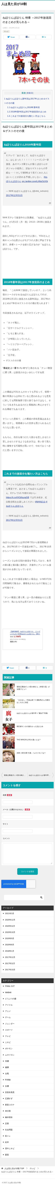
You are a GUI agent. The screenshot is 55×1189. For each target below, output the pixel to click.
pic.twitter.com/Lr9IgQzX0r (35, 181)
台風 (7, 1073)
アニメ (8, 1011)
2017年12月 (10, 957)
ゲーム (8, 1017)
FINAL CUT (10, 986)
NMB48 (8, 992)
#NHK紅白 (40, 502)
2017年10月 (10, 970)
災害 (7, 1123)
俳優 (7, 1061)
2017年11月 (10, 963)
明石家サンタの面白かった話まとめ (30, 726)
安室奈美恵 (9, 1092)
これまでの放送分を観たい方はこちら (26, 116)
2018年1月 (9, 951)
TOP (14, 1168)
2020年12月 (10, 920)
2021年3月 (9, 913)
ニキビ (8, 1042)
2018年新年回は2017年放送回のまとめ (26, 111)
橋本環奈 (9, 1117)
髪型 (7, 1155)
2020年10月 (10, 932)
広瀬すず (9, 1098)
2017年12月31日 (14, 195)
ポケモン (9, 1048)
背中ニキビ (9, 1148)
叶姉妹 (8, 1080)
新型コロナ (9, 1105)
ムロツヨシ (9, 1055)
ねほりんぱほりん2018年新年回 (23, 107)
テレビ (6, 31)
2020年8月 (9, 945)
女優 (7, 1086)
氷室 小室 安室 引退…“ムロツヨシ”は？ (31, 753)
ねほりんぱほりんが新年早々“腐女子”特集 (32, 713)
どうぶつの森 (10, 999)
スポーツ (9, 1030)
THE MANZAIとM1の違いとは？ (29, 740)
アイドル (9, 1005)
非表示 (30, 93)
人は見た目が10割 (14, 4)
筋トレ (8, 1136)
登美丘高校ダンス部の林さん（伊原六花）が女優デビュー (33, 688)
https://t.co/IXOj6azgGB (17, 497)
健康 (7, 1067)
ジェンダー (9, 1024)
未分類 (8, 1111)
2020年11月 (10, 926)
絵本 (7, 1142)
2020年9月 (9, 938)
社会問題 (9, 1130)
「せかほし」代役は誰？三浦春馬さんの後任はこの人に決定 (33, 701)
